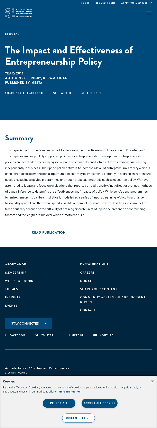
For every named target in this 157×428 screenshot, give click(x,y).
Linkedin (94, 93)
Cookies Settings (78, 418)
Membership (15, 273)
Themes (11, 289)
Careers (87, 273)
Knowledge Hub (94, 264)
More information (69, 391)
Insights (12, 297)
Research (12, 34)
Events (11, 306)
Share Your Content (98, 289)
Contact (87, 310)
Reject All (59, 403)
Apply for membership (136, 2)
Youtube (106, 335)
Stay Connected (25, 323)
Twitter (65, 93)
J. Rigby (34, 78)
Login (85, 2)
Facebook (35, 93)
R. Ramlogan (55, 78)
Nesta (37, 82)
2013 (20, 73)
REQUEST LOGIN (105, 2)
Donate (86, 281)
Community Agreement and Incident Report (112, 299)
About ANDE (15, 264)
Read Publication (49, 232)
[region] (78, 401)
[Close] (152, 381)
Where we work (19, 281)
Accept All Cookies (99, 403)
